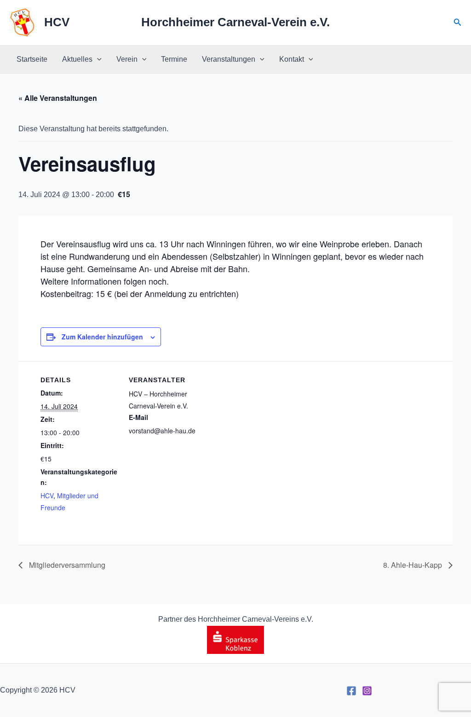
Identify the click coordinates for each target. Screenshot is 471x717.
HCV (56, 22)
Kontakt (291, 59)
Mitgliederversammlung (66, 565)
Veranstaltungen (228, 59)
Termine (174, 59)
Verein (127, 59)
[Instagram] (367, 691)
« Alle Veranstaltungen (57, 98)
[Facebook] (351, 691)
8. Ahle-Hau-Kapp (413, 565)
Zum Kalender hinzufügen (102, 336)
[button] (458, 23)
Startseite (32, 59)
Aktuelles (77, 59)
